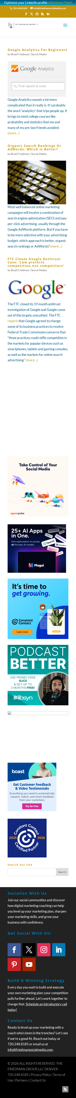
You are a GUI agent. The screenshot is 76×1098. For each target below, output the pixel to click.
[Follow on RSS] (65, 1089)
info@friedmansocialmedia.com (30, 1050)
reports (13, 321)
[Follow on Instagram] (43, 949)
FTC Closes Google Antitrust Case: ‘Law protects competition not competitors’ (36, 262)
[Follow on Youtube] (29, 964)
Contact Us (38, 1080)
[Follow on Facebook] (14, 949)
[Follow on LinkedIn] (58, 949)
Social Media (39, 54)
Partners (21, 1080)
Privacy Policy (41, 1075)
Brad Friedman (20, 54)
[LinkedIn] (48, 15)
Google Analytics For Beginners (37, 50)
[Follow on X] (29, 949)
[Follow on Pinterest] (14, 964)
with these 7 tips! (60, 3)
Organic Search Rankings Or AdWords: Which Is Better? (34, 147)
